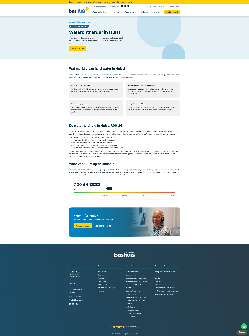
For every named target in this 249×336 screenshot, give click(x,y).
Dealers (72, 293)
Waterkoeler (130, 12)
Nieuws (100, 275)
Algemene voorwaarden (131, 334)
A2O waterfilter (131, 317)
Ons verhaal (102, 272)
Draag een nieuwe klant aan (164, 272)
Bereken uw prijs (77, 49)
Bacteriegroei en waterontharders (166, 291)
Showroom (153, 6)
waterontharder (81, 151)
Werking (157, 278)
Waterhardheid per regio (77, 22)
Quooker (115, 12)
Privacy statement (115, 334)
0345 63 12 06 (113, 6)
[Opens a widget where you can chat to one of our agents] (241, 332)
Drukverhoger (131, 294)
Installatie (157, 281)
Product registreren (105, 284)
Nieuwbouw (130, 288)
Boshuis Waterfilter (133, 291)
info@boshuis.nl (100, 6)
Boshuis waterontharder (135, 275)
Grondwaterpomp (132, 310)
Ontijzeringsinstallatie (133, 313)
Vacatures (101, 278)
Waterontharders (99, 12)
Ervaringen (102, 281)
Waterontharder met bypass (164, 288)
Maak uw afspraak (82, 226)
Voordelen (158, 284)
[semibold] (79, 12)
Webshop (144, 12)
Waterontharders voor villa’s (136, 281)
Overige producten (174, 6)
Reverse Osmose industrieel (136, 301)
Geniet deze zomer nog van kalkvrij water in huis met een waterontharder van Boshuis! (101, 2)
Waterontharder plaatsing (163, 294)
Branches (156, 12)
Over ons (162, 6)
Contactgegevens (75, 289)
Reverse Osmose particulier (136, 297)
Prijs (156, 275)
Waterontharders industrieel (136, 278)
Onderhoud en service (134, 284)
